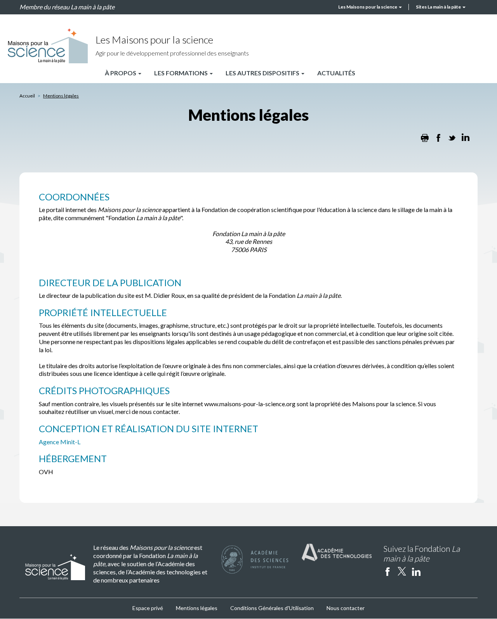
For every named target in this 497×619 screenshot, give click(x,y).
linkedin (416, 571)
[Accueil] (48, 45)
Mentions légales (196, 608)
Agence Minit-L (59, 441)
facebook (387, 571)
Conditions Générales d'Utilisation (272, 608)
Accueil (27, 96)
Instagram (430, 571)
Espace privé (147, 608)
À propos (121, 73)
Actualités (336, 73)
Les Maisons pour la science (368, 7)
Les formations (181, 73)
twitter (402, 571)
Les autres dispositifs (263, 73)
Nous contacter (346, 608)
